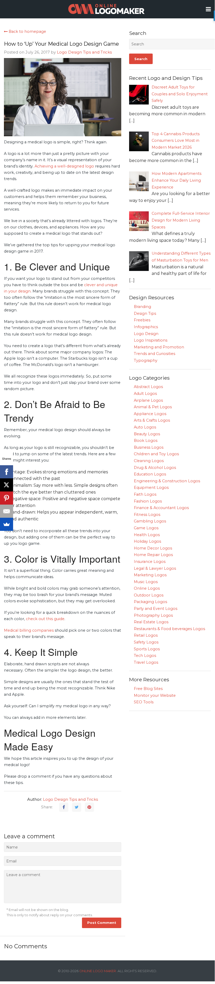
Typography (145, 360)
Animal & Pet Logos (153, 407)
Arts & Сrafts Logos (152, 420)
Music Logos (146, 581)
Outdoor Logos (148, 595)
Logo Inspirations (150, 340)
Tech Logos (145, 655)
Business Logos (148, 447)
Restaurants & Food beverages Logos (169, 628)
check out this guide (45, 618)
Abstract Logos (148, 386)
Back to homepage (27, 31)
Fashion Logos (148, 501)
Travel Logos (146, 662)
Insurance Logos (150, 561)
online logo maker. (98, 971)
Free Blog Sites (148, 688)
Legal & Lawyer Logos (155, 568)
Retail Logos (146, 635)
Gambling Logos (150, 521)
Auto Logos (145, 427)
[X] (6, 484)
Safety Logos (146, 642)
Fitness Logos (147, 514)
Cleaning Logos (149, 460)
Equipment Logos (151, 487)
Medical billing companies (29, 630)
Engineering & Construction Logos (167, 481)
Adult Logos (145, 393)
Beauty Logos (147, 434)
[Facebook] (6, 471)
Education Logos (150, 474)
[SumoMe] (6, 524)
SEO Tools (143, 702)
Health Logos (147, 534)
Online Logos (147, 588)
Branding (142, 306)
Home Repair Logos (153, 554)
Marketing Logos (150, 575)
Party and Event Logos (155, 608)
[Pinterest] (6, 498)
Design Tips (145, 313)
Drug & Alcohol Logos (155, 467)
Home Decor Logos (153, 548)
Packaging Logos (150, 601)
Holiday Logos (147, 541)
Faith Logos (145, 494)
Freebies (142, 320)
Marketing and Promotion (159, 347)
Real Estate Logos (151, 622)
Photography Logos (153, 615)
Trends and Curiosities (154, 353)
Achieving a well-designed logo (64, 166)
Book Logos (145, 440)
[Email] (6, 511)
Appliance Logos (150, 413)
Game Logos (146, 528)
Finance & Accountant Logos (161, 507)
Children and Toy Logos (156, 454)
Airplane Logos (148, 400)
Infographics (146, 326)
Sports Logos (147, 649)
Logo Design (146, 333)
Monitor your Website (155, 695)
